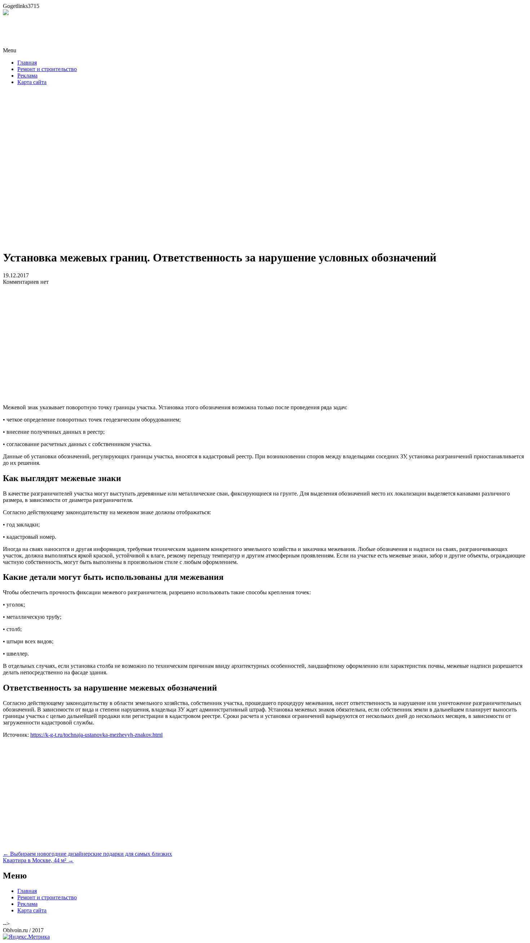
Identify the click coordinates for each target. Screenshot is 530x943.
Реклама (27, 75)
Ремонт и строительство (47, 69)
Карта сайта (32, 82)
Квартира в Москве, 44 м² (38, 860)
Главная (27, 63)
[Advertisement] (265, 170)
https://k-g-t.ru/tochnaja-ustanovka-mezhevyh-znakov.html (96, 735)
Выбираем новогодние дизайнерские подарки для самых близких (87, 854)
